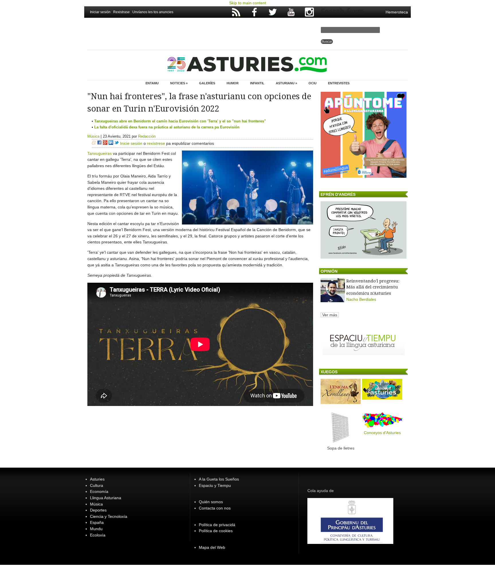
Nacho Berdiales (361, 299)
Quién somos (211, 501)
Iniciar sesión (100, 12)
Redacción (147, 136)
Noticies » (179, 83)
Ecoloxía (97, 535)
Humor (233, 83)
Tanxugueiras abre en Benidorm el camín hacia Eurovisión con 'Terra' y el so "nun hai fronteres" (180, 121)
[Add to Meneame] (94, 143)
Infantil (257, 83)
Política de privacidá (217, 524)
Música (93, 136)
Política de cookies (216, 530)
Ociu (313, 83)
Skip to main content (247, 3)
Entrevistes (338, 83)
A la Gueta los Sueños (219, 479)
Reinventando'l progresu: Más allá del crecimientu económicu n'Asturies (372, 287)
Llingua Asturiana (105, 497)
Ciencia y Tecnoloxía (108, 516)
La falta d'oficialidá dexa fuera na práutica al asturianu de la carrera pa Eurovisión (166, 127)
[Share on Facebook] (99, 143)
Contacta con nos (215, 508)
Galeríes (207, 83)
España (97, 522)
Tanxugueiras (99, 153)
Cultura (96, 485)
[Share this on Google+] (105, 143)
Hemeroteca (397, 12)
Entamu (152, 83)
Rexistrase (121, 12)
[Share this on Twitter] (116, 143)
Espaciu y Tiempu (215, 485)
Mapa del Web (212, 547)
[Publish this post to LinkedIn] (111, 143)
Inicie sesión (131, 143)
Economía (99, 491)
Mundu (96, 528)
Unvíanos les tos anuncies (152, 12)
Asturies (97, 479)
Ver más (329, 315)
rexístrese (156, 143)
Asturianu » (286, 83)
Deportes (98, 510)
